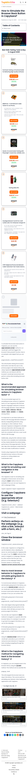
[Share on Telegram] (13, 735)
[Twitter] (14, 774)
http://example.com (10, 517)
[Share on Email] (23, 735)
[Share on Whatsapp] (15, 735)
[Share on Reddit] (18, 735)
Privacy (14, 767)
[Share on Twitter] (7, 735)
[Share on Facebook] (5, 735)
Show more (7, 28)
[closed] (25, 2)
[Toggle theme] (24, 324)
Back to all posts (7, 6)
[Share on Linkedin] (10, 735)
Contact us (14, 772)
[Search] (23, 2)
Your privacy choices (14, 769)
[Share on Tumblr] (20, 735)
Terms (14, 765)
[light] (20, 2)
